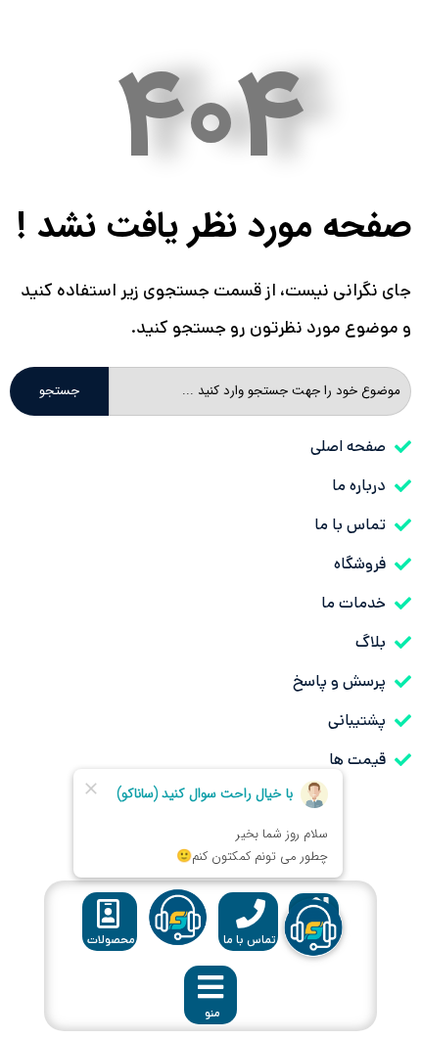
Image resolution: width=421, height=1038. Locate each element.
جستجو (59, 391)
